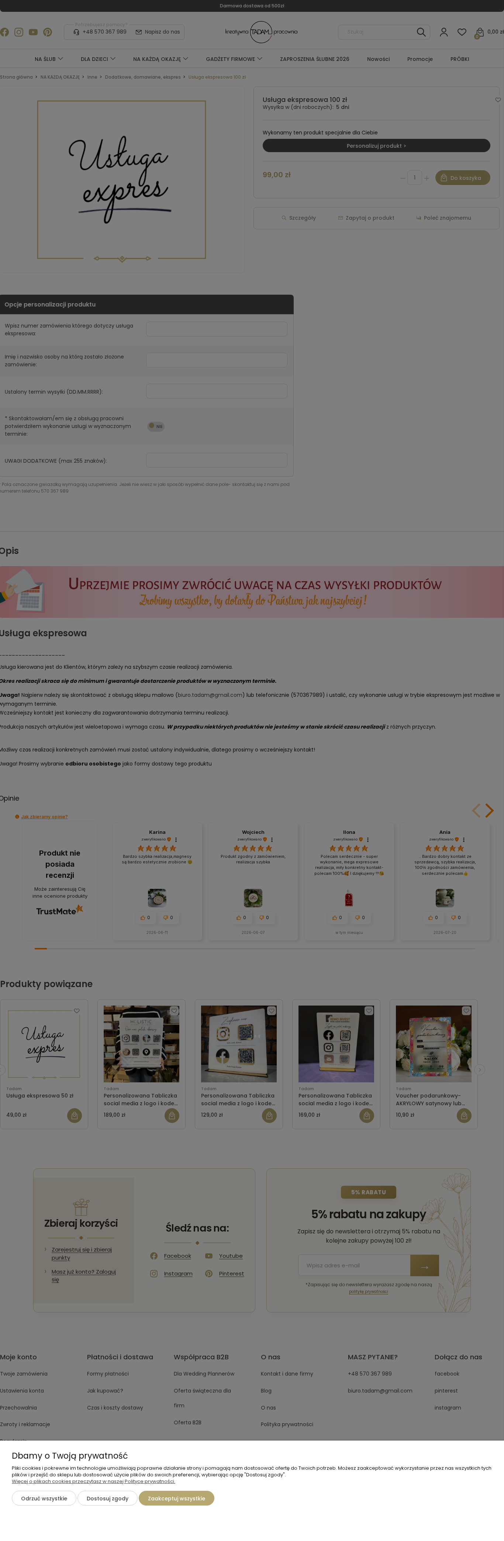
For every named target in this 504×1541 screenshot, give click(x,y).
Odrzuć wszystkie (44, 1498)
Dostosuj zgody (107, 1498)
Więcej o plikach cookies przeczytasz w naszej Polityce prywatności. (93, 1481)
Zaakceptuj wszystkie (176, 1498)
